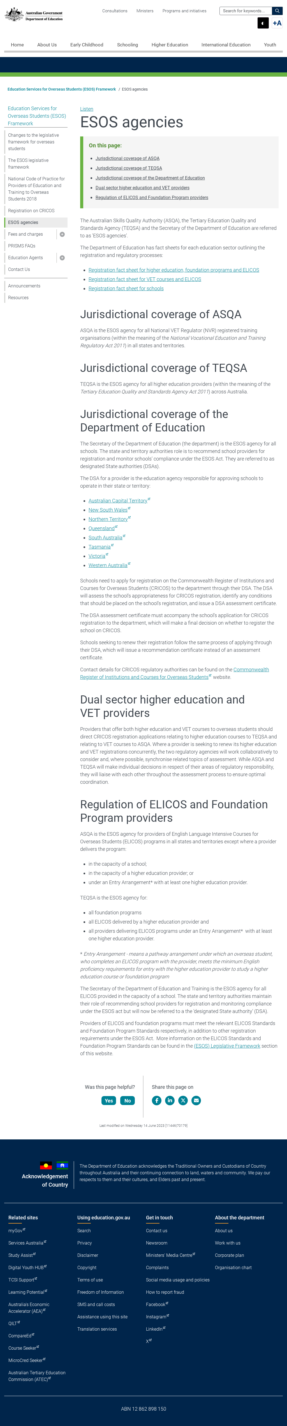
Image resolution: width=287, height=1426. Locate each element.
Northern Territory (108, 519)
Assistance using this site (102, 1316)
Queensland (102, 528)
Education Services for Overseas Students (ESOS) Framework (62, 89)
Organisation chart (233, 1267)
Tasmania (100, 547)
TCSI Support (21, 1280)
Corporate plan (229, 1255)
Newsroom (156, 1243)
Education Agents (25, 257)
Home (17, 45)
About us (224, 1230)
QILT (12, 1323)
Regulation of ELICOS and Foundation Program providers (152, 197)
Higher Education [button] (170, 45)
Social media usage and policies (178, 1280)
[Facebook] (156, 1100)
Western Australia (108, 565)
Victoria (97, 556)
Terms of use (90, 1280)
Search (84, 1230)
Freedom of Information (100, 1292)
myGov (15, 1230)
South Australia (105, 537)
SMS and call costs (96, 1304)
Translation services (97, 1329)
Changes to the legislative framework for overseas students (33, 142)
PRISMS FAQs (21, 246)
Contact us (156, 1230)
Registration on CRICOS (31, 210)
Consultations (115, 10)
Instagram (156, 1316)
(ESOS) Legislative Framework (227, 1046)
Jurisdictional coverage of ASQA (127, 158)
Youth (270, 45)
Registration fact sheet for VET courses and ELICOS (145, 279)
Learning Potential (26, 1292)
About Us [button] (47, 45)
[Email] (196, 1100)
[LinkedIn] (170, 1100)
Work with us (227, 1243)
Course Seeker (22, 1348)
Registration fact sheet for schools (126, 288)
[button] (62, 234)
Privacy (84, 1243)
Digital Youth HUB (26, 1267)
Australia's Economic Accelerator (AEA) (28, 1308)
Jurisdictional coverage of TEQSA (129, 168)
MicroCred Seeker (25, 1360)
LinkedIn (154, 1329)
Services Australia (25, 1243)
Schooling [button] (127, 45)
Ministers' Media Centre (169, 1255)
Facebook (155, 1304)
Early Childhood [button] (86, 45)
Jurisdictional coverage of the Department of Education (150, 178)
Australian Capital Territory (118, 501)
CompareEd (19, 1335)
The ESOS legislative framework (28, 164)
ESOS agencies (23, 222)
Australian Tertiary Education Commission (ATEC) (37, 1376)
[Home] (33, 14)
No (127, 1101)
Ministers (145, 10)
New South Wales (108, 510)
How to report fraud (165, 1292)
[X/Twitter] (183, 1100)
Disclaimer (87, 1255)
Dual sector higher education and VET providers (142, 187)
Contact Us (19, 269)
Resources (18, 297)
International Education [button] (226, 45)
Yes (109, 1101)
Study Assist (20, 1255)
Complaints (157, 1267)
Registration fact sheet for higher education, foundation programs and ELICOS (174, 270)
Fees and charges (25, 234)
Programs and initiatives (185, 10)
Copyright (86, 1267)
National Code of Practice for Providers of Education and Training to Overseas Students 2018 (36, 189)
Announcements (24, 286)
